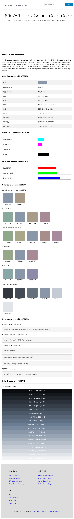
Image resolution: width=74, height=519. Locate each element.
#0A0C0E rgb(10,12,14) (37, 391)
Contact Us (45, 511)
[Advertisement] (37, 37)
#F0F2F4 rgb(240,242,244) (37, 458)
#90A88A (8, 242)
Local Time (12, 503)
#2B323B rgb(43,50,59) (37, 402)
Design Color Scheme (45, 475)
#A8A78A (20, 242)
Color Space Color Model (17, 484)
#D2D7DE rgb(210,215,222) (37, 451)
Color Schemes (14, 475)
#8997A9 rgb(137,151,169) (37, 432)
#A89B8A (20, 204)
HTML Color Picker (44, 478)
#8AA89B (8, 223)
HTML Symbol (13, 500)
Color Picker (12, 5)
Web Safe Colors (14, 478)
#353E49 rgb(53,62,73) (37, 406)
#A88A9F (57, 242)
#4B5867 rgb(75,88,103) (37, 413)
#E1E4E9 (8, 313)
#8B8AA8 (32, 280)
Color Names (13, 497)
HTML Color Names (15, 481)
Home (5, 5)
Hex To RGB (22, 5)
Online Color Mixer (44, 481)
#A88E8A (45, 242)
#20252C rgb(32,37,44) (37, 398)
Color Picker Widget (45, 484)
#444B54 (20, 299)
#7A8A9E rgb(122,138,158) (37, 428)
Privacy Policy (55, 511)
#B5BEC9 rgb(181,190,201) (37, 443)
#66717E (32, 299)
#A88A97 (45, 223)
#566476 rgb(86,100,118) (37, 417)
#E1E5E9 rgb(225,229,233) (37, 455)
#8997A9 (8, 204)
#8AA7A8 (8, 280)
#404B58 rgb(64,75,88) (37, 409)
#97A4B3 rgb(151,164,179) (37, 436)
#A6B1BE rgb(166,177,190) (37, 439)
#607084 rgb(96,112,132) (37, 421)
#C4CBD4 (57, 299)
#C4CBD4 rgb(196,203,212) (37, 447)
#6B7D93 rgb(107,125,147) (37, 424)
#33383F (8, 299)
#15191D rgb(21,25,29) (37, 394)
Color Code (35, 511)
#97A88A (8, 261)
